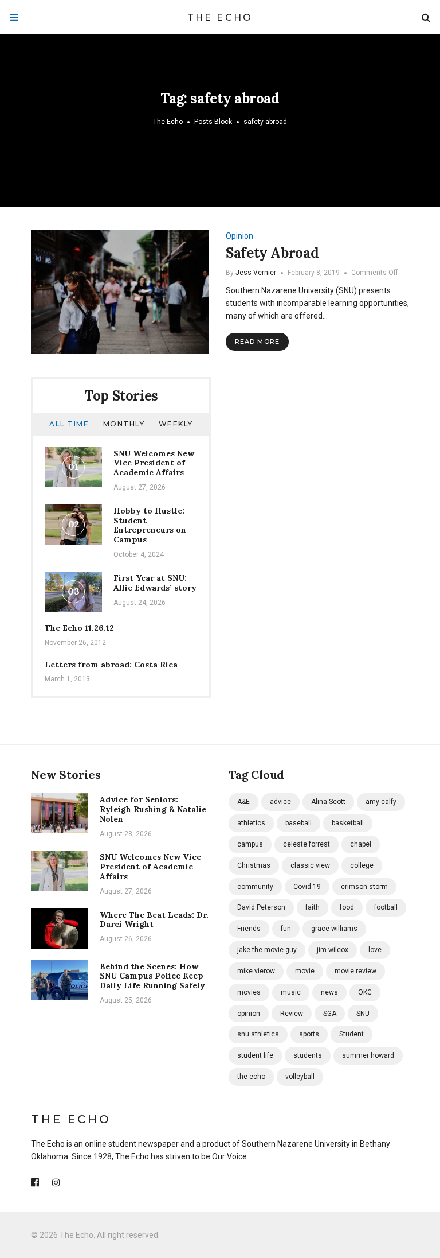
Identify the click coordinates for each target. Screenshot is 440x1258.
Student (351, 1034)
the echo (251, 1077)
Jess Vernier (255, 273)
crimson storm (364, 887)
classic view (310, 865)
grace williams (334, 929)
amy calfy (381, 802)
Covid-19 (307, 887)
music (291, 992)
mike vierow (256, 971)
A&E (243, 802)
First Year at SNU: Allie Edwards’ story (155, 583)
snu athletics (258, 1034)
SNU (363, 1013)
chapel (360, 844)
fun (286, 929)
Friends (249, 929)
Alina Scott (328, 802)
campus (250, 844)
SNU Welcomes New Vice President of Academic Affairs (153, 463)
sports (309, 1034)
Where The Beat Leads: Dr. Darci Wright (154, 920)
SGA (329, 1013)
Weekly (176, 424)
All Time (69, 424)
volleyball (300, 1077)
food (347, 907)
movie (305, 971)
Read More (257, 341)
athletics (251, 823)
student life (255, 1055)
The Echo (220, 17)
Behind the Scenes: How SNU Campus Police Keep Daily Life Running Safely (152, 976)
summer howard (368, 1055)
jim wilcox (332, 950)
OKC (365, 992)
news (329, 992)
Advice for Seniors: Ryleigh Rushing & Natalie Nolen (153, 809)
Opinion (239, 235)
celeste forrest (306, 844)
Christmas (253, 865)
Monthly (124, 424)
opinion (248, 1013)
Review (291, 1013)
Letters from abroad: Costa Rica (111, 664)
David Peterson (261, 907)
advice (280, 802)
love (375, 950)
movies (249, 992)
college (362, 865)
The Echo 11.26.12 (79, 628)
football (386, 907)
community (255, 887)
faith (312, 907)
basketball (348, 823)
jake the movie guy (267, 950)
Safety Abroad (272, 253)
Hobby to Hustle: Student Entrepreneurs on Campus (149, 525)
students (307, 1055)
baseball (298, 823)
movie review (355, 971)
